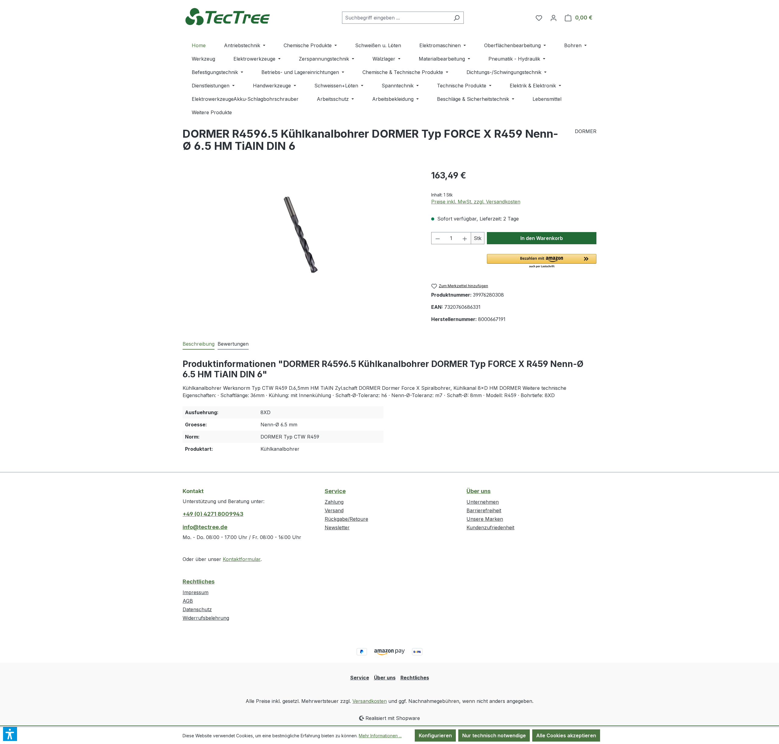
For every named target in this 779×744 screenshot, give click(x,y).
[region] (300, 234)
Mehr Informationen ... (380, 735)
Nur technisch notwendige (494, 735)
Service (335, 491)
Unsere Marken (484, 519)
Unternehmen (482, 502)
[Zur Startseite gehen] (228, 16)
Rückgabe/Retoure (346, 519)
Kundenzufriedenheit (490, 527)
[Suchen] (456, 18)
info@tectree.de (205, 527)
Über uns (478, 491)
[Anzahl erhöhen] (465, 238)
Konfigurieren (435, 735)
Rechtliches (199, 581)
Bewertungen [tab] (233, 344)
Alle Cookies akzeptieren (566, 735)
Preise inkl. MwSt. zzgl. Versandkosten (475, 202)
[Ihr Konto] (553, 18)
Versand (334, 510)
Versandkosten (369, 701)
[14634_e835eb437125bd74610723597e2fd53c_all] (301, 234)
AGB (188, 601)
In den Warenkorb (541, 238)
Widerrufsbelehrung (206, 618)
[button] (541, 261)
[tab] (199, 344)
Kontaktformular (241, 559)
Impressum (195, 592)
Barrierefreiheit (483, 510)
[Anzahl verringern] (437, 238)
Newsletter (337, 527)
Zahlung (334, 502)
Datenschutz (197, 609)
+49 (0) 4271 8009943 (213, 514)
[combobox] (396, 18)
